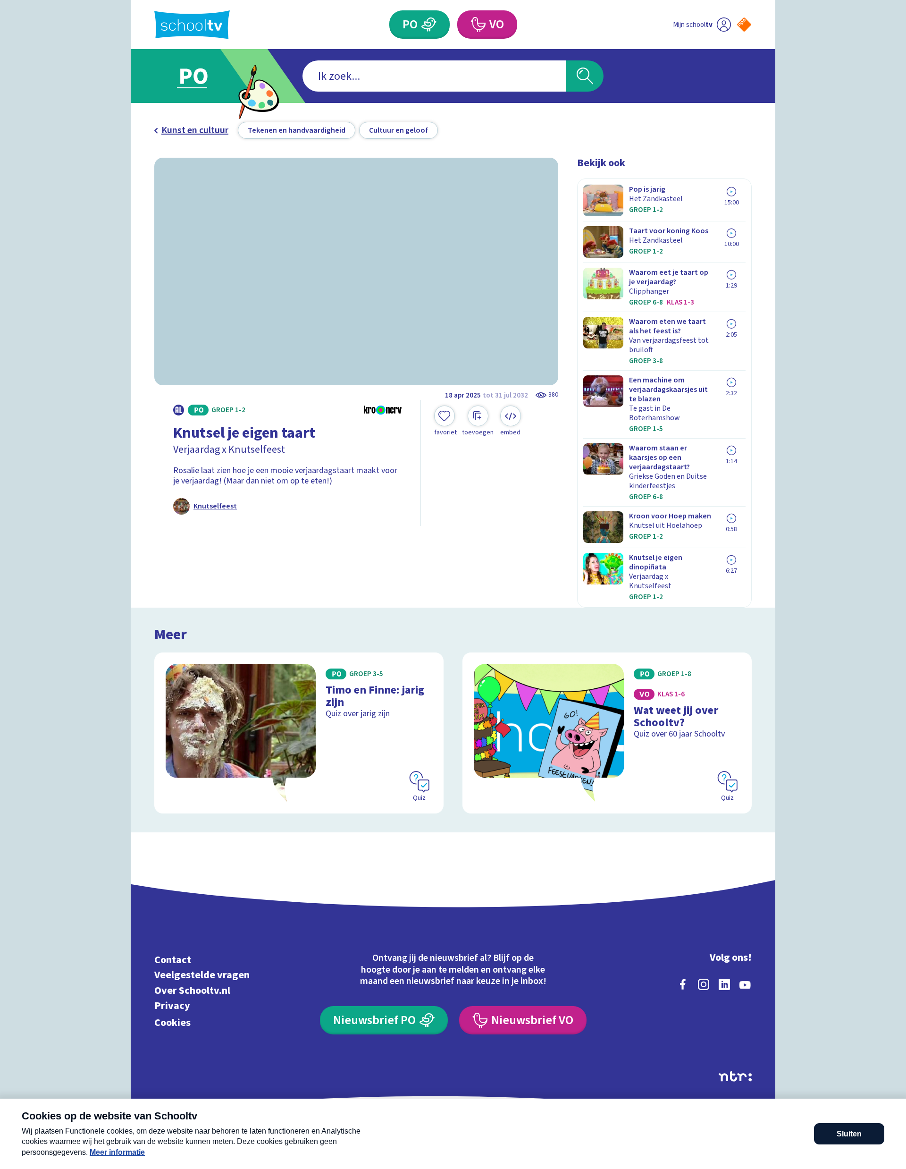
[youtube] (745, 984)
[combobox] (434, 76)
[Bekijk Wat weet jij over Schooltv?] (607, 732)
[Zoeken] (585, 76)
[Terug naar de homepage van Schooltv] (192, 24)
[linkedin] (724, 984)
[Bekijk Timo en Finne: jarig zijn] (299, 732)
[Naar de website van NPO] (744, 24)
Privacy (172, 1006)
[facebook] (682, 984)
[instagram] (703, 984)
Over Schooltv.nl (192, 990)
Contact (172, 959)
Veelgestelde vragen (202, 975)
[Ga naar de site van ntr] (735, 1076)
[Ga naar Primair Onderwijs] (201, 76)
